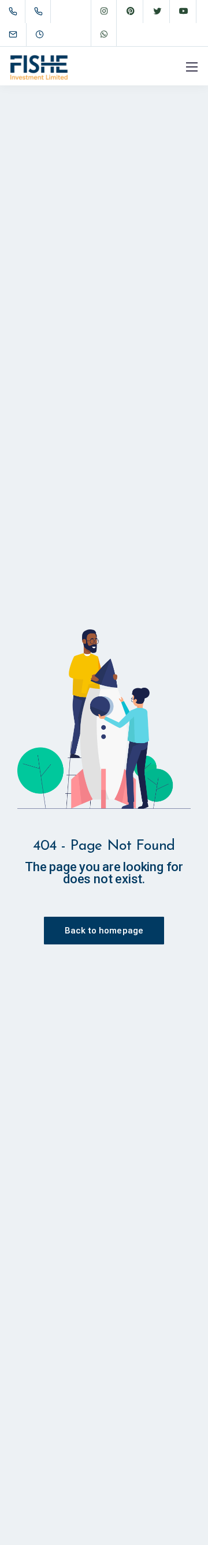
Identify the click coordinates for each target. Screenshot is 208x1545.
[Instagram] (104, 11)
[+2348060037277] (15, 11)
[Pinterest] (130, 11)
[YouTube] (183, 11)
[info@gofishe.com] (20, 34)
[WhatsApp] (104, 34)
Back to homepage (104, 930)
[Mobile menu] (191, 67)
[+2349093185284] (40, 11)
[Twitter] (157, 11)
